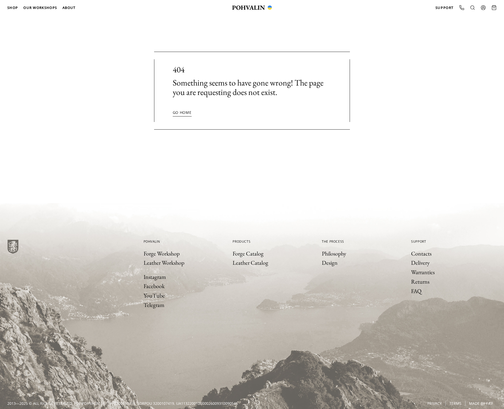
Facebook (154, 286)
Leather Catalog (250, 263)
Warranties (423, 272)
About (69, 7)
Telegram (154, 305)
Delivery (420, 263)
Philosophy (334, 253)
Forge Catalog (248, 253)
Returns (420, 281)
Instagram (155, 277)
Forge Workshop (162, 253)
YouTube (154, 295)
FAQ (416, 291)
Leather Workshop (164, 263)
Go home (182, 112)
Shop (12, 7)
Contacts (421, 253)
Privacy (434, 403)
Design (330, 263)
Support (444, 7)
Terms (455, 403)
